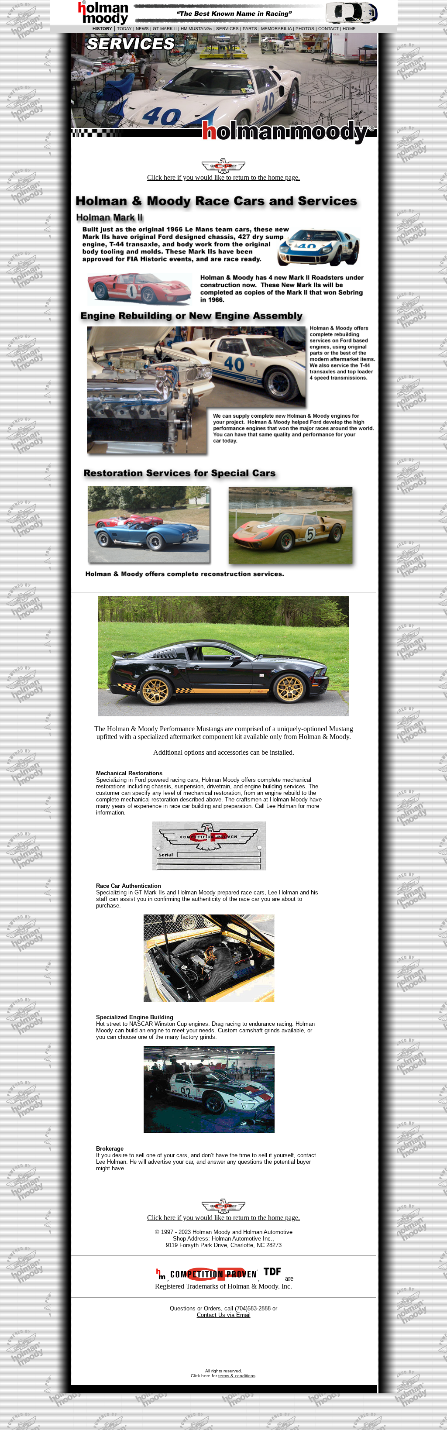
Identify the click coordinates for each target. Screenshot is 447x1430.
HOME (349, 28)
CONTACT (328, 28)
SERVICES (227, 28)
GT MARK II (165, 28)
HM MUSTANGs (196, 28)
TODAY (124, 28)
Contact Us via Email (224, 1315)
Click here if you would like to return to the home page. (223, 177)
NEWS (142, 28)
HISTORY (102, 28)
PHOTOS (305, 28)
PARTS (250, 28)
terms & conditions (236, 1375)
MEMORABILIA (276, 28)
